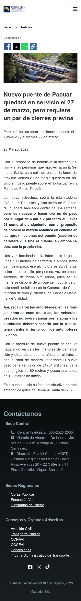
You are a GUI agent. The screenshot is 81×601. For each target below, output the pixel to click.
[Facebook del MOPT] (31, 566)
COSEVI (17, 544)
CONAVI (17, 539)
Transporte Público (25, 533)
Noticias (26, 27)
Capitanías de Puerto (27, 504)
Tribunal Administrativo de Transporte (40, 555)
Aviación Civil (21, 528)
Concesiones (21, 549)
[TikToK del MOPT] (49, 566)
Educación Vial (22, 499)
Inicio (7, 27)
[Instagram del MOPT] (40, 566)
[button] (33, 46)
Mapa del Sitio (40, 591)
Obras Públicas (23, 494)
